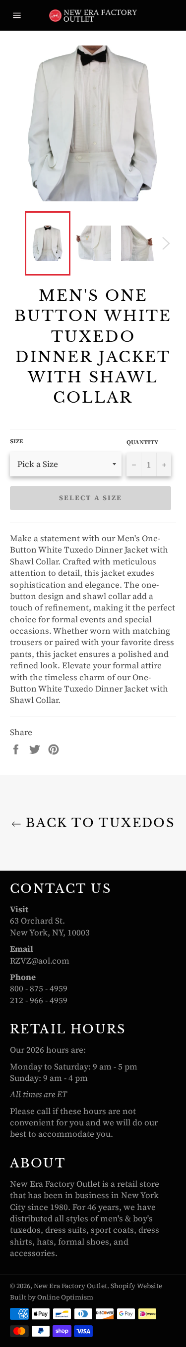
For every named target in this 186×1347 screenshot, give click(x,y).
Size (16, 441)
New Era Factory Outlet (70, 1286)
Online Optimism (65, 1297)
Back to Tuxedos (98, 823)
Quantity (142, 442)
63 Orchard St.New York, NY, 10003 (50, 926)
